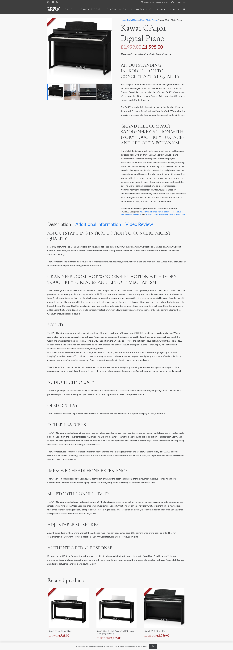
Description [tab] (59, 224)
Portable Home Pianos (167, 212)
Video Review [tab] (139, 224)
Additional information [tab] (98, 224)
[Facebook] (48, 2)
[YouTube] (53, 2)
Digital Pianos (133, 20)
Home (123, 20)
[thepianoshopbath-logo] (54, 9)
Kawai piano (179, 214)
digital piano (151, 214)
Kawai (160, 214)
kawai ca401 (168, 214)
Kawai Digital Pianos (149, 20)
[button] (75, 9)
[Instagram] (57, 2)
